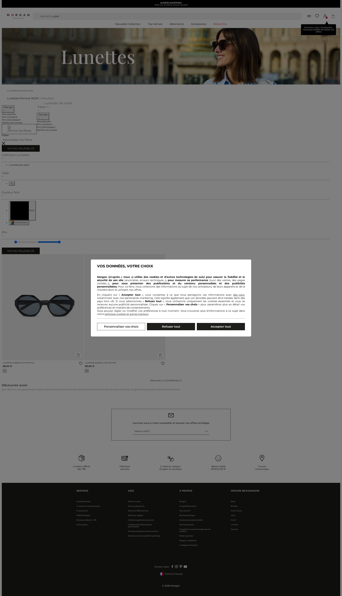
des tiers (238, 294)
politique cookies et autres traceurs (126, 314)
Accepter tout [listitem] (221, 326)
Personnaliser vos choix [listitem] (121, 326)
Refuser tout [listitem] (171, 326)
